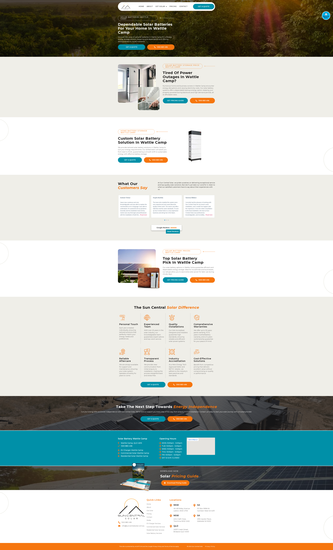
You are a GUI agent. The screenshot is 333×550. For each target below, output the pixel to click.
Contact (183, 6)
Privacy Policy (210, 546)
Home (141, 6)
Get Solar (160, 6)
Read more (143, 215)
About (150, 6)
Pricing (173, 6)
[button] (164, 220)
